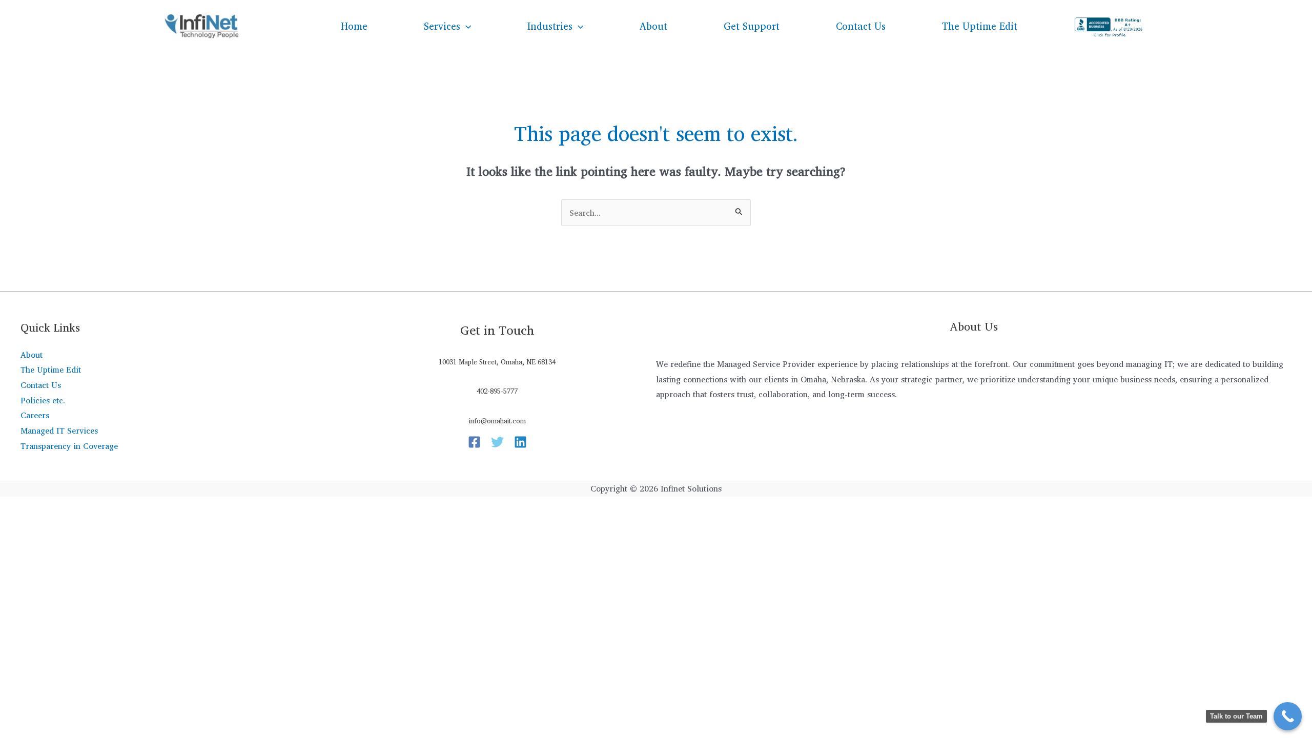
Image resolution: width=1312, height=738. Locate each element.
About (653, 26)
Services (442, 26)
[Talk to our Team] (1288, 716)
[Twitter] (497, 442)
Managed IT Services (59, 430)
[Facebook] (474, 442)
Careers (34, 415)
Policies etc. (42, 400)
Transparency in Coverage (69, 446)
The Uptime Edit (979, 26)
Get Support (752, 26)
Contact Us (861, 26)
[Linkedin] (520, 442)
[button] (465, 26)
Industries (549, 26)
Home (354, 26)
